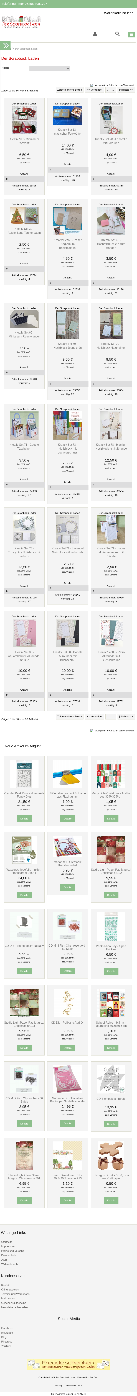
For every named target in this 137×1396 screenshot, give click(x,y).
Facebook (7, 1328)
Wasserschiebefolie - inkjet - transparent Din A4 (24, 871)
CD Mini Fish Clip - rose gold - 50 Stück (68, 947)
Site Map (58, 1386)
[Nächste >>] (126, 89)
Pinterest (6, 1341)
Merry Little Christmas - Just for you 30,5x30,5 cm (111, 795)
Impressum (8, 1246)
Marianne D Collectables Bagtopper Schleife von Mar (67, 1100)
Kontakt (5, 1285)
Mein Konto (7, 1298)
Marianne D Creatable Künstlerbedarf (68, 863)
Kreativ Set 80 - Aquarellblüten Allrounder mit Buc (24, 656)
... (108, 89)
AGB (4, 1259)
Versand (26, 163)
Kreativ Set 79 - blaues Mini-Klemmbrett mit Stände (111, 552)
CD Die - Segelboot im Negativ (24, 945)
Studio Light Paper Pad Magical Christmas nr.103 (24, 1024)
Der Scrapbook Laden (24, 103)
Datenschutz (8, 1255)
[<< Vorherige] (94, 89)
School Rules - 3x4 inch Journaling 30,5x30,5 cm (111, 1024)
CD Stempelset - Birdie (111, 1098)
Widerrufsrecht (9, 1264)
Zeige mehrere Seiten (69, 89)
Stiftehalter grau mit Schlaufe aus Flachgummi (67, 795)
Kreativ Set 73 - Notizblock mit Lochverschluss (68, 448)
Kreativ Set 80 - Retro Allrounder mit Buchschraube (111, 656)
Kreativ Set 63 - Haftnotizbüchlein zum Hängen (111, 243)
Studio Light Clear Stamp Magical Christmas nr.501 (24, 1177)
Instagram (7, 1332)
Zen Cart (94, 1377)
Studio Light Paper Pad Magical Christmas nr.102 (111, 871)
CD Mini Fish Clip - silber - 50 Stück (24, 1100)
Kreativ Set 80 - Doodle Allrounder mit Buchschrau (67, 656)
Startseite (6, 1241)
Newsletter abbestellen (14, 1307)
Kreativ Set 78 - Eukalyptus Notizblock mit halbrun (24, 552)
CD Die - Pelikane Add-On (67, 1022)
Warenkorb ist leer (118, 13)
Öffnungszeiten (10, 1289)
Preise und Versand (12, 1250)
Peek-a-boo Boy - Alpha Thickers (111, 947)
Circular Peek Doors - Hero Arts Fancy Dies (24, 795)
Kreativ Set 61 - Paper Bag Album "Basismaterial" (68, 243)
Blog (3, 1337)
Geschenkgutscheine (13, 1302)
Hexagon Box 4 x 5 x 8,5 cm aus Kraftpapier (111, 1177)
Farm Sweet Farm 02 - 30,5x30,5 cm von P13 (68, 1177)
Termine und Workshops (15, 1293)
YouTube (6, 1346)
